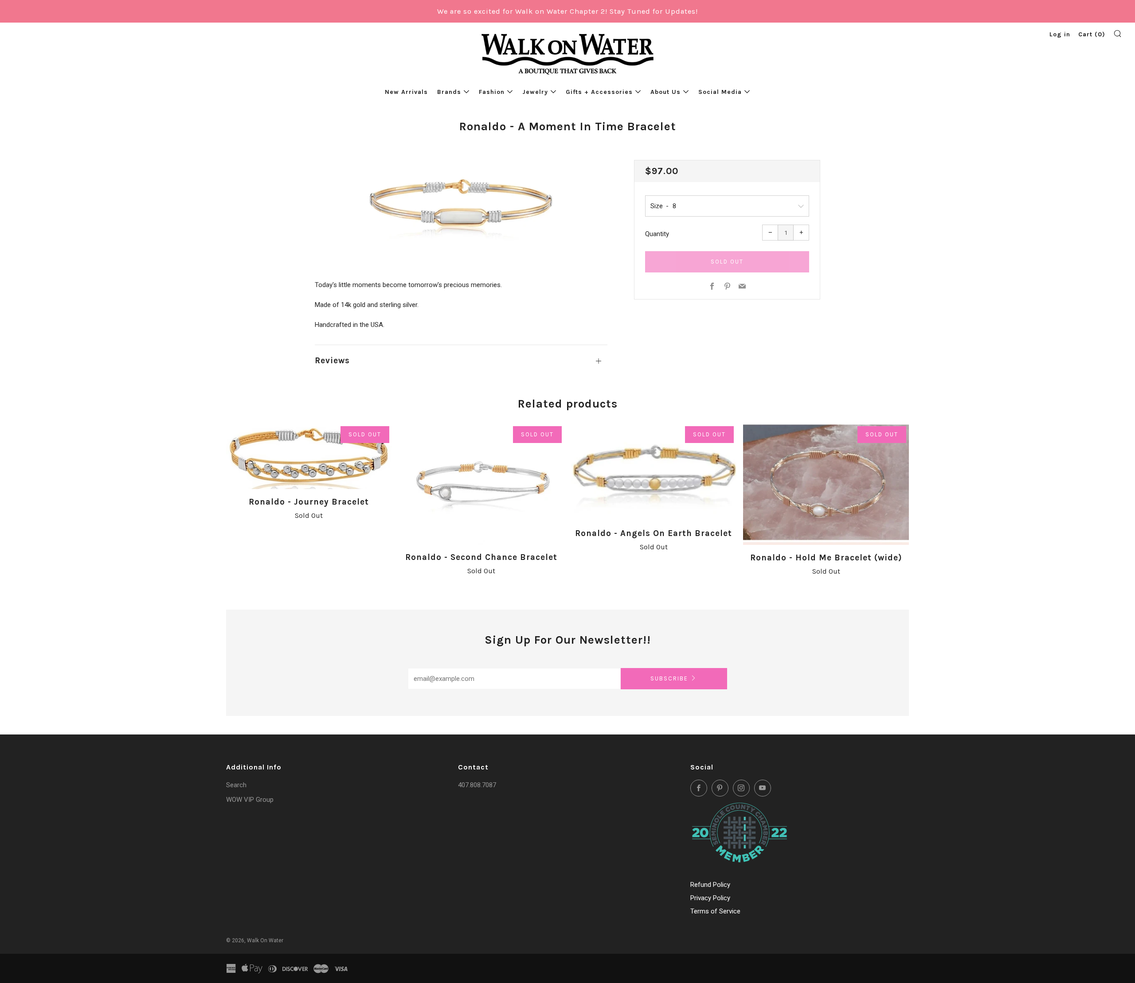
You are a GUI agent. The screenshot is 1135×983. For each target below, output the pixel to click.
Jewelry (535, 92)
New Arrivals (406, 92)
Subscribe (669, 678)
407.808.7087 (477, 785)
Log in (1059, 34)
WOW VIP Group (250, 800)
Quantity (657, 234)
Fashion (492, 92)
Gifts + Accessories (599, 92)
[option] (461, 206)
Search (236, 785)
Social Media (720, 92)
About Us (665, 92)
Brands (449, 92)
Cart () (1091, 34)
